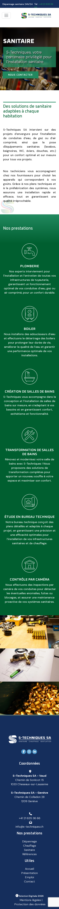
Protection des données (29, 904)
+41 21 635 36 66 (29, 818)
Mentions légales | (31, 900)
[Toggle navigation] (6, 15)
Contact (29, 881)
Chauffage (29, 846)
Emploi (29, 877)
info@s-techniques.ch (29, 827)
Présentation (29, 873)
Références (29, 854)
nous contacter (20, 75)
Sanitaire (29, 850)
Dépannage (29, 841)
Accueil (29, 869)
